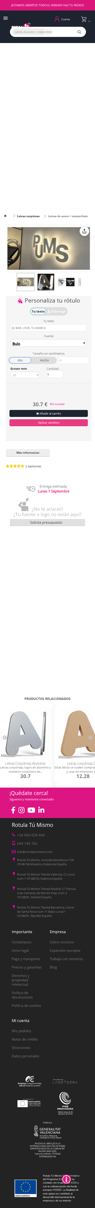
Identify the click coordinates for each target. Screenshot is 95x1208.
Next (90, 737)
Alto (20, 360)
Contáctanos (21, 942)
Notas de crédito (25, 1039)
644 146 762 (27, 843)
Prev (4, 737)
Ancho (44, 360)
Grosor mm (18, 368)
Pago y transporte (26, 958)
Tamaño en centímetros (49, 353)
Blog (53, 967)
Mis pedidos (21, 1030)
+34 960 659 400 (31, 835)
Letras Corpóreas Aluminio (25, 763)
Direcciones (21, 1047)
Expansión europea (65, 950)
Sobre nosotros (62, 942)
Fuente (48, 336)
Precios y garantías (27, 967)
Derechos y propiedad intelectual (21, 980)
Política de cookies (26, 1005)
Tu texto (38, 311)
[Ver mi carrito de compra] (87, 21)
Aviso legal (20, 950)
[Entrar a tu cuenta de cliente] (57, 18)
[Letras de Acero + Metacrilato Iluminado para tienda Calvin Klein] (25, 282)
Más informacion (27, 453)
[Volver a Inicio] (8, 216)
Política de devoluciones (22, 994)
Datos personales (25, 1056)
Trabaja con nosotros (66, 958)
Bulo (16, 343)
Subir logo (58, 311)
